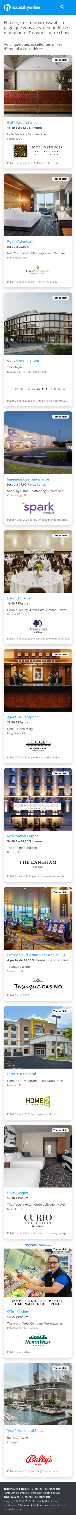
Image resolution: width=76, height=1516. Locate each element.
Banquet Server (19, 598)
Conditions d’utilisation (17, 1505)
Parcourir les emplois (16, 1492)
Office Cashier (18, 1311)
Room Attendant (20, 241)
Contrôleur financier (23, 360)
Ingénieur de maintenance (28, 479)
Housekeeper (17, 1192)
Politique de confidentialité (48, 1505)
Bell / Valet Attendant (24, 122)
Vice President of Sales (25, 1430)
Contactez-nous (13, 1509)
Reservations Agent (22, 836)
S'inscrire (37, 1488)
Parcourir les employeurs (46, 1492)
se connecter (52, 1488)
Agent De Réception (23, 717)
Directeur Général (21, 1074)
